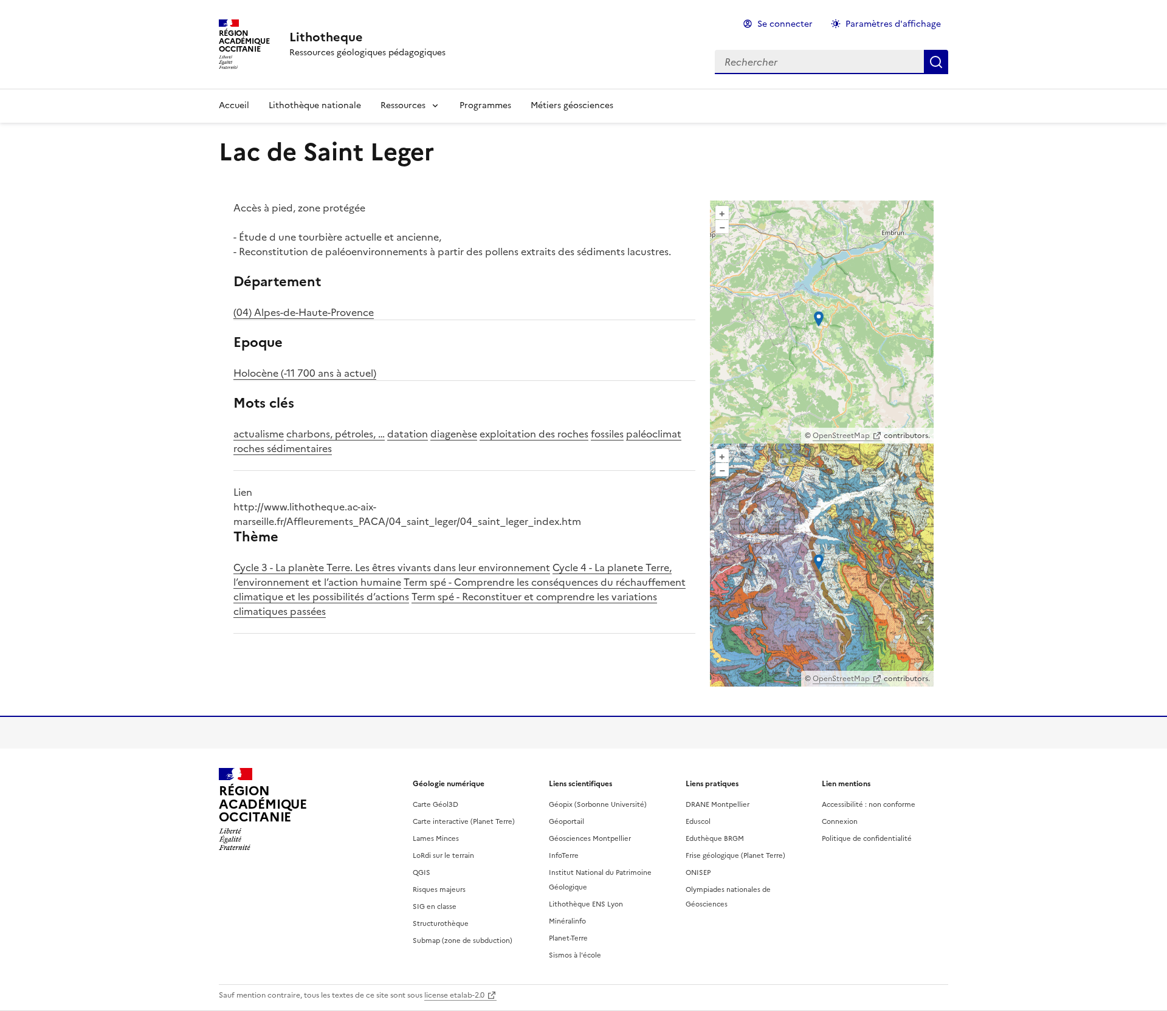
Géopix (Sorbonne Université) (598, 804)
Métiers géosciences (572, 105)
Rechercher (936, 62)
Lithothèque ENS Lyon (586, 904)
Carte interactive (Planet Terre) (464, 821)
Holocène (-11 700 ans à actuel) (304, 373)
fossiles (607, 434)
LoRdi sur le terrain (443, 855)
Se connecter (785, 24)
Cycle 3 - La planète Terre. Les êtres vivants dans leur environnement (391, 567)
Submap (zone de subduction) (462, 940)
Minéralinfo (567, 921)
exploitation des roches (534, 434)
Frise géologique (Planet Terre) (735, 855)
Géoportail (566, 821)
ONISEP (698, 872)
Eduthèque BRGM (715, 838)
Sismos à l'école (575, 955)
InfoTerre (564, 855)
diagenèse (453, 434)
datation (407, 434)
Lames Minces (436, 838)
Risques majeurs (439, 889)
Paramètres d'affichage (893, 24)
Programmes (485, 105)
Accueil (234, 105)
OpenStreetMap (841, 435)
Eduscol (698, 821)
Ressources (402, 105)
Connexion (840, 821)
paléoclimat (653, 434)
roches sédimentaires (282, 448)
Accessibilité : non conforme (868, 804)
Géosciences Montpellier (590, 838)
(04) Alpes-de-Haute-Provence (303, 312)
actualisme (258, 434)
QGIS (421, 872)
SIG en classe (434, 906)
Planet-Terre (568, 938)
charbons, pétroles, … (335, 434)
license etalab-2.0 (454, 995)
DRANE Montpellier (717, 804)
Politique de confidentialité (867, 838)
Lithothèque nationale (315, 105)
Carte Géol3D (435, 804)
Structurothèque (441, 923)
